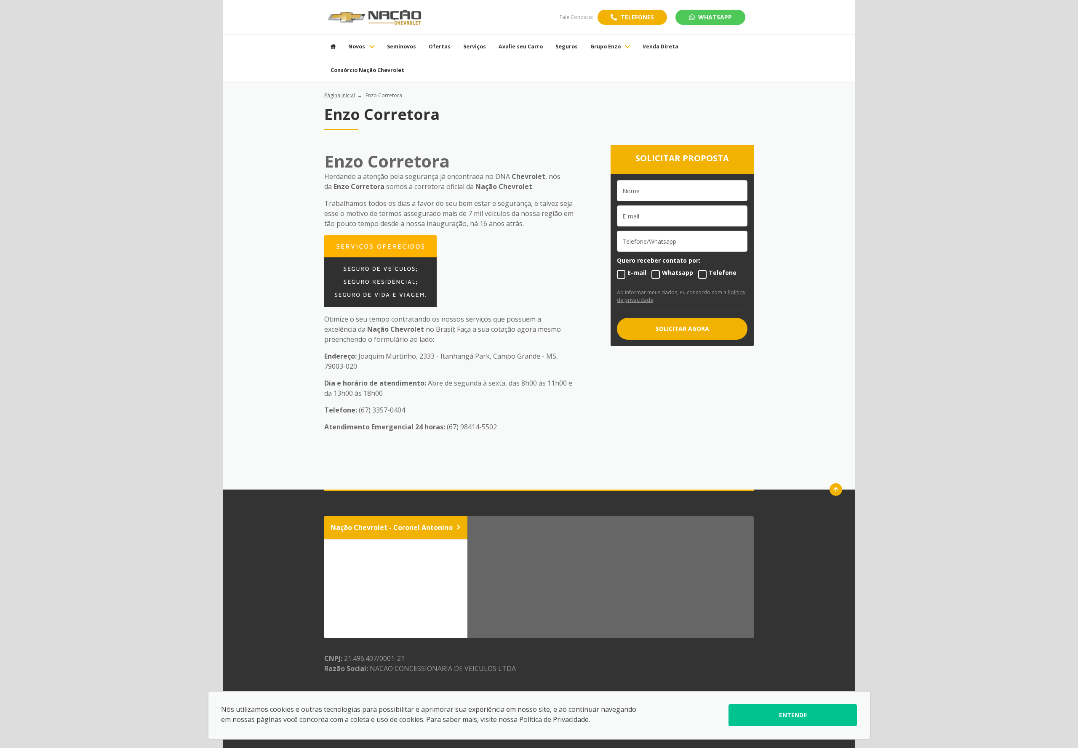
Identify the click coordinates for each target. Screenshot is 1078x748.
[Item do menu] (333, 46)
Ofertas (440, 46)
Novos (356, 46)
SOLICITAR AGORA (682, 329)
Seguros (566, 46)
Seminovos (401, 46)
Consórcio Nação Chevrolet (367, 70)
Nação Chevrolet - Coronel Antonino (392, 527)
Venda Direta (660, 46)
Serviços (474, 46)
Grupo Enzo (605, 46)
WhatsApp (715, 17)
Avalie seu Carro (521, 46)
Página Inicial (339, 95)
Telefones (637, 17)
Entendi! (793, 715)
